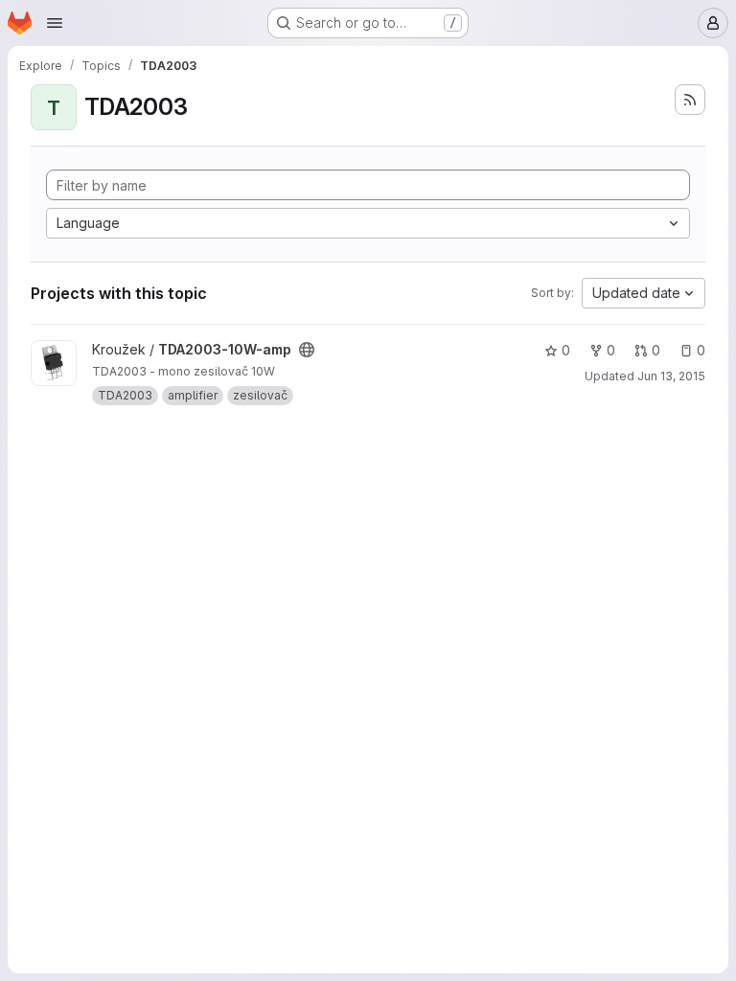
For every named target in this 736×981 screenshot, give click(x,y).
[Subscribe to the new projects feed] (690, 99)
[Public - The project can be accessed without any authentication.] (306, 349)
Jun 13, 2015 (671, 376)
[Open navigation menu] (54, 23)
